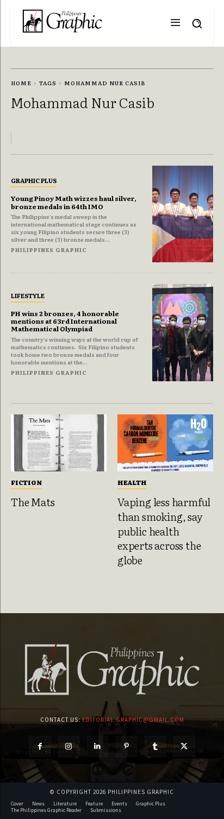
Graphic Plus (34, 180)
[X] (184, 746)
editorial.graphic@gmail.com (133, 719)
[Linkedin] (97, 746)
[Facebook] (39, 746)
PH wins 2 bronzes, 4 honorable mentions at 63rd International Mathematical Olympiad (65, 321)
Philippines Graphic (49, 249)
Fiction (26, 482)
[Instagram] (68, 746)
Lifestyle (28, 295)
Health (132, 482)
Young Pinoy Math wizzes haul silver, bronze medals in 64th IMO (73, 202)
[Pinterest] (126, 746)
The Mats (32, 501)
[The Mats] (59, 443)
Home (21, 83)
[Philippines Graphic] (62, 20)
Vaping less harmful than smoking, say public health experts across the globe (163, 530)
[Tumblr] (155, 746)
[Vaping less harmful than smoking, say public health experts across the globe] (165, 443)
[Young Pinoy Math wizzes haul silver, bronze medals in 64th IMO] (182, 214)
